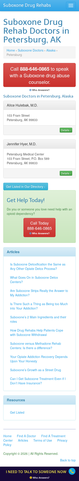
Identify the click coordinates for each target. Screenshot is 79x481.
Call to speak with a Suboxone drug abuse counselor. (40, 75)
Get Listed (17, 412)
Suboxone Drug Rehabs (27, 5)
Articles (23, 440)
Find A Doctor (26, 436)
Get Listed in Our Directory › (25, 186)
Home (11, 50)
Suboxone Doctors (30, 50)
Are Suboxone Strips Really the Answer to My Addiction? (39, 292)
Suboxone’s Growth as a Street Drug (35, 370)
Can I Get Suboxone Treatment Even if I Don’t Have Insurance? (38, 380)
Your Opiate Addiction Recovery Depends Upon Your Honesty (39, 358)
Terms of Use (42, 440)
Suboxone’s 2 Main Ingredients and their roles (38, 319)
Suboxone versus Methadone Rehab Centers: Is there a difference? (35, 345)
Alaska (51, 50)
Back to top (68, 460)
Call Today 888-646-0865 (39, 227)
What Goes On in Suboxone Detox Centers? (34, 279)
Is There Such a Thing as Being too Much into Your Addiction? (39, 306)
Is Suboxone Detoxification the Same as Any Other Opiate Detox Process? (37, 266)
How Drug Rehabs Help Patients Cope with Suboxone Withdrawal (36, 332)
